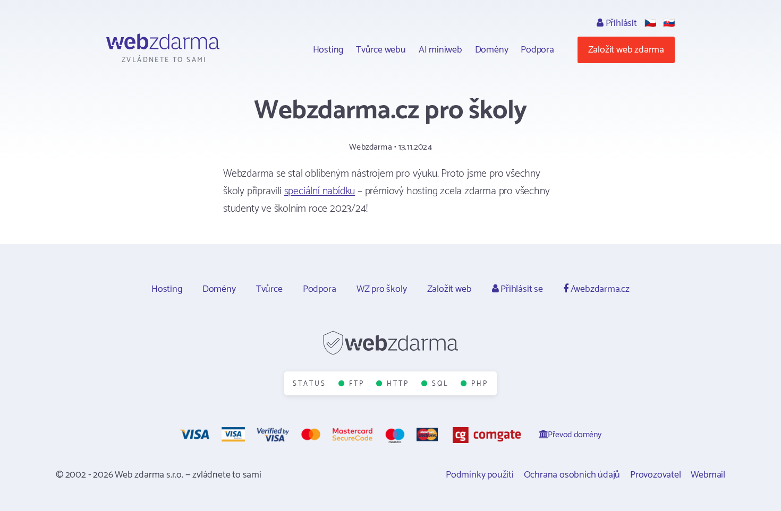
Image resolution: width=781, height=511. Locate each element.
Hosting (328, 50)
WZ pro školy (381, 289)
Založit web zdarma (626, 50)
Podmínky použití (480, 475)
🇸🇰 (669, 23)
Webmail (708, 475)
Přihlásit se (520, 289)
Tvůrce (269, 289)
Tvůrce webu (381, 50)
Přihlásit (620, 23)
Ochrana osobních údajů (572, 475)
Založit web (449, 289)
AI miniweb (440, 50)
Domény (491, 50)
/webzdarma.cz (599, 289)
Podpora (537, 50)
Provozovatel (655, 475)
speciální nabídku (319, 191)
